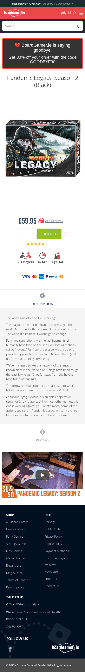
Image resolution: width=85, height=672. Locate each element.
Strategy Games (16, 544)
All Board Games (17, 522)
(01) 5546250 (14, 627)
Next (75, 148)
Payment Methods (57, 551)
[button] (36, 244)
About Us (51, 579)
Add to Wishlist (66, 234)
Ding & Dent (14, 573)
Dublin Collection (56, 529)
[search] (42, 26)
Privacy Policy (53, 536)
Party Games (14, 536)
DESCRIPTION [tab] (42, 304)
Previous (10, 148)
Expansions (13, 565)
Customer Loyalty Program (56, 561)
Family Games (15, 529)
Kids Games (14, 551)
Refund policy (15, 587)
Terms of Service (17, 580)
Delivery (50, 522)
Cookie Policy (53, 544)
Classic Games (16, 558)
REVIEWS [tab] (42, 440)
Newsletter (52, 571)
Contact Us (52, 586)
